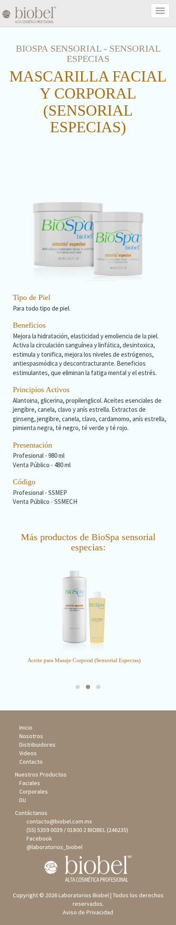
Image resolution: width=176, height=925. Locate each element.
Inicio (25, 727)
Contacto (31, 761)
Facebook (38, 838)
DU (22, 800)
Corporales (33, 791)
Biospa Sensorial (58, 48)
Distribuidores (37, 744)
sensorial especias (114, 53)
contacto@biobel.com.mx (58, 821)
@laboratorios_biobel (53, 847)
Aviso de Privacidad (88, 912)
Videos (28, 753)
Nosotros (31, 736)
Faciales (29, 783)
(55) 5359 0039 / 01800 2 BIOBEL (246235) (76, 830)
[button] (78, 687)
